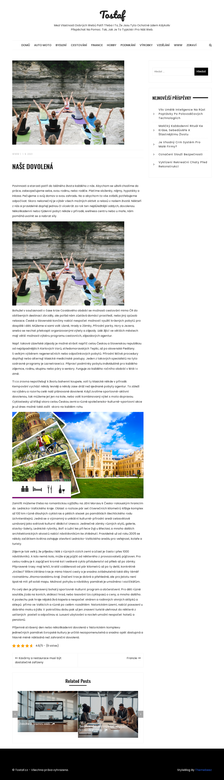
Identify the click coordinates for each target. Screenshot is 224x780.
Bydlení (61, 45)
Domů (25, 45)
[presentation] (15, 714)
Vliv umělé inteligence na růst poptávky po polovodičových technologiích (182, 114)
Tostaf (112, 14)
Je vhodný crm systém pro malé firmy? (180, 144)
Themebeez (203, 770)
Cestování (79, 45)
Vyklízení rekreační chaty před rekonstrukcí (183, 164)
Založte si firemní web (35, 724)
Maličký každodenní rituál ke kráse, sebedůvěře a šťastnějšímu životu (181, 130)
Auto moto (42, 45)
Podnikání (128, 45)
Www (178, 45)
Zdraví (192, 45)
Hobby (111, 45)
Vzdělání (163, 45)
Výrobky (146, 45)
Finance (97, 45)
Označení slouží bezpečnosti (181, 154)
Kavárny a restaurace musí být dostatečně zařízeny (38, 660)
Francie (132, 658)
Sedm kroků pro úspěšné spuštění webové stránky (104, 728)
